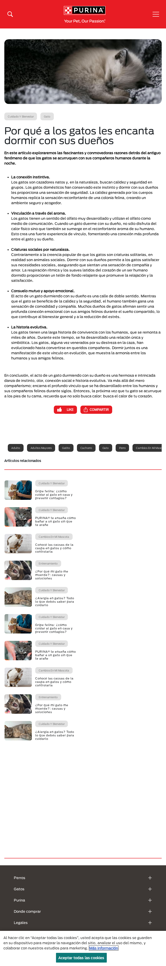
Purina (19, 900)
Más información (103, 948)
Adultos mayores (41, 447)
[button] (156, 14)
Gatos (19, 889)
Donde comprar (27, 911)
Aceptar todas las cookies (81, 958)
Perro (122, 447)
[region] (83, 948)
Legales (21, 923)
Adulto (15, 447)
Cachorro (86, 447)
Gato (105, 447)
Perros (19, 878)
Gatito (66, 447)
